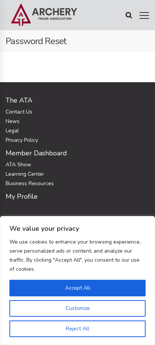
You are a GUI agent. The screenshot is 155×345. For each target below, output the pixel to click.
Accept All (77, 287)
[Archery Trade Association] (44, 15)
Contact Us (19, 111)
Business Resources (30, 183)
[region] (77, 280)
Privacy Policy (22, 140)
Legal (12, 130)
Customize (77, 308)
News (13, 121)
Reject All (77, 328)
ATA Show (18, 164)
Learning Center (25, 174)
